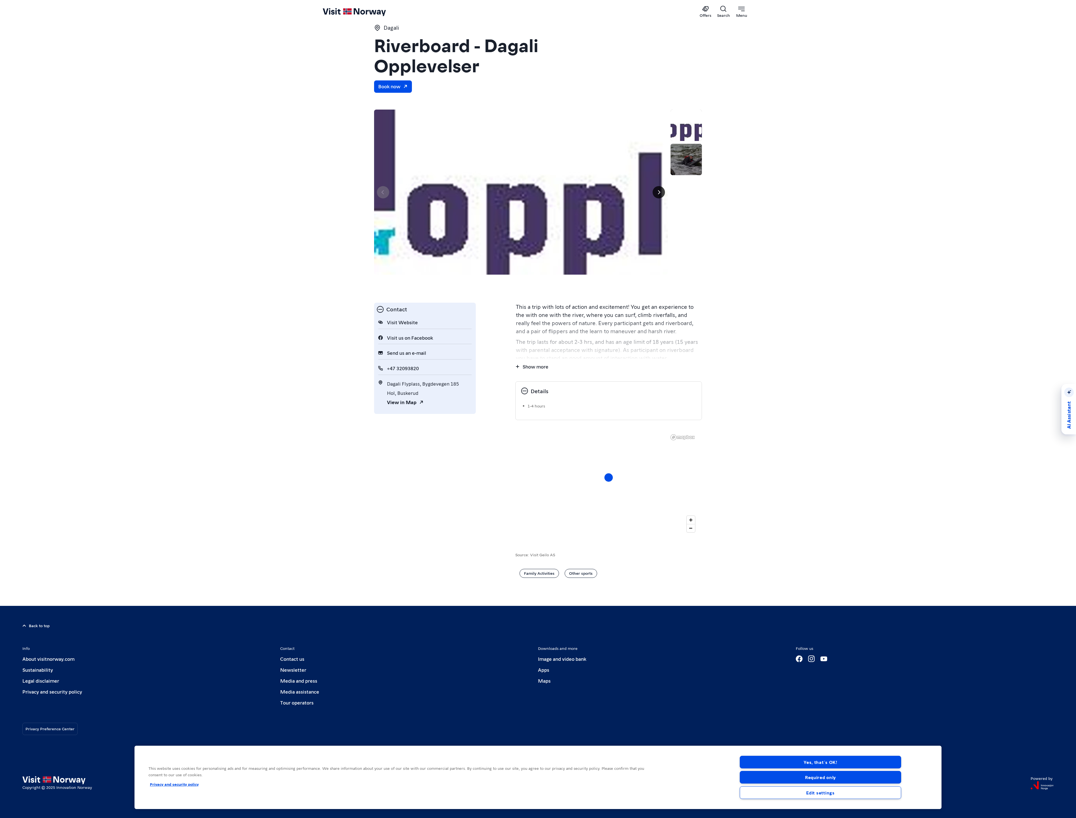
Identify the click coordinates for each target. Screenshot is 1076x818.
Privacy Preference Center (50, 728)
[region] (609, 483)
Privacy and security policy (52, 691)
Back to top (39, 625)
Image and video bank (562, 658)
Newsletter (293, 669)
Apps (543, 669)
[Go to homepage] (363, 11)
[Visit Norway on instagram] (811, 658)
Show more (535, 366)
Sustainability (37, 669)
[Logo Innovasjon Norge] (1042, 785)
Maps (544, 680)
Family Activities (539, 573)
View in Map (401, 402)
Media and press (298, 680)
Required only (820, 777)
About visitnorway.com (48, 658)
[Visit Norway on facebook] (799, 658)
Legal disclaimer (40, 680)
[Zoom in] (691, 520)
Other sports (581, 573)
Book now (389, 86)
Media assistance (299, 691)
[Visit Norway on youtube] (823, 658)
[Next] (659, 192)
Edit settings (820, 793)
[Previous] (383, 192)
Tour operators (297, 702)
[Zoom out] (691, 528)
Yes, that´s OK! (820, 762)
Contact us (292, 658)
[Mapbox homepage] (682, 437)
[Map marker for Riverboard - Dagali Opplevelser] (608, 477)
